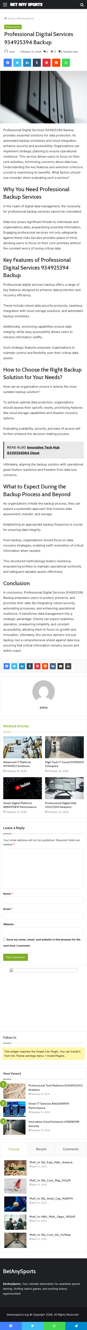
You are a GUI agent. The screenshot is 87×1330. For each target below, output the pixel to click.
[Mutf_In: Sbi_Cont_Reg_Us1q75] (15, 1186)
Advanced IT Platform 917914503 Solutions (17, 764)
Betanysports (25, 18)
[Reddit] (45, 666)
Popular (14, 1149)
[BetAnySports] (26, 4)
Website (8, 924)
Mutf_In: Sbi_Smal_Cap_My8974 (51, 1198)
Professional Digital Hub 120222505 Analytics (60, 805)
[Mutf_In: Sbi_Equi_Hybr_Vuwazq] (15, 1167)
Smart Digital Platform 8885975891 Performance (19, 805)
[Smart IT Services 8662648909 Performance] (14, 1109)
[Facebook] (7, 666)
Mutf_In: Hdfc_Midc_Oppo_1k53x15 (52, 1216)
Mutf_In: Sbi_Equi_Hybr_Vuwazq (51, 1162)
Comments (71, 1149)
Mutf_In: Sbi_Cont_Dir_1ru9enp (50, 1235)
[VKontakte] (53, 666)
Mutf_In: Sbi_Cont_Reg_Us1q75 (50, 1180)
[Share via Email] (60, 666)
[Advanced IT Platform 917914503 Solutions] (22, 747)
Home (11, 18)
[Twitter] (14, 666)
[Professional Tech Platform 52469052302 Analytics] (14, 1091)
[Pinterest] (37, 666)
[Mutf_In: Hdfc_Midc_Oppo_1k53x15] (15, 1222)
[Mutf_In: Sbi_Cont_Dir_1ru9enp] (15, 1240)
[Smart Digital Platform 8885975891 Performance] (22, 788)
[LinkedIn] (22, 666)
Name (8, 893)
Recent (41, 1149)
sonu (44, 707)
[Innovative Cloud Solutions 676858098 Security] (14, 1127)
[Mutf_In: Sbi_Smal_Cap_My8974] (15, 1204)
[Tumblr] (30, 666)
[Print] (68, 666)
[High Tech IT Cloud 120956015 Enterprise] (64, 747)
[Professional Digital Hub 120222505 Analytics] (64, 788)
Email (8, 909)
